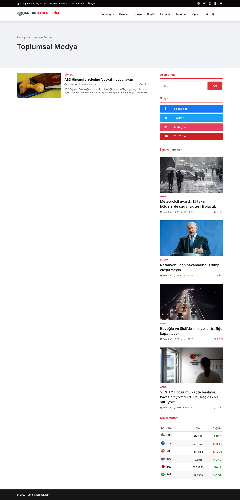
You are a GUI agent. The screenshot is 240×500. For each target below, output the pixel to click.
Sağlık (151, 14)
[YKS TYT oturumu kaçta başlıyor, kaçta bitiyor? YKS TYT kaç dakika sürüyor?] (191, 365)
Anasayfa (108, 14)
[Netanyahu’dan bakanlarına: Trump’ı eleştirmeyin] (191, 238)
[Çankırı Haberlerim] (38, 13)
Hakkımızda (78, 3)
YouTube (180, 136)
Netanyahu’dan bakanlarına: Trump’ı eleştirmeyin (190, 267)
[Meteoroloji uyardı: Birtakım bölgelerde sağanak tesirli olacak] (191, 175)
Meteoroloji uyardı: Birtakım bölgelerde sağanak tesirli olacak (188, 204)
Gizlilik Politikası (58, 3)
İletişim (92, 3)
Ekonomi (165, 14)
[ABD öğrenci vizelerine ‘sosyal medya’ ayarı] (39, 85)
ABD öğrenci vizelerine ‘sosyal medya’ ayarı (98, 79)
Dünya (138, 14)
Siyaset (124, 14)
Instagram (180, 127)
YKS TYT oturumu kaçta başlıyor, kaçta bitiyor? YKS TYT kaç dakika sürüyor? (189, 397)
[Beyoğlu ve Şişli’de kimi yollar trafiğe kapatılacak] (191, 302)
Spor (195, 14)
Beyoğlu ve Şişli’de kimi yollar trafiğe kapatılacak (191, 331)
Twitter (179, 118)
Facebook (181, 108)
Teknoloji (181, 14)
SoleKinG (72, 84)
